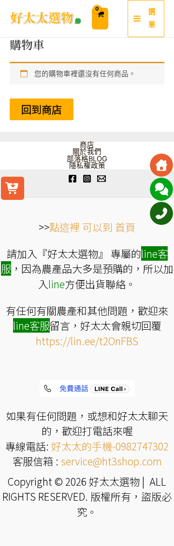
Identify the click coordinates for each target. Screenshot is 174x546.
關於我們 (87, 151)
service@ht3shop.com (111, 461)
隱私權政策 (87, 165)
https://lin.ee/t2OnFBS (87, 341)
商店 (87, 145)
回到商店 (41, 109)
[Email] (101, 178)
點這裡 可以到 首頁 (92, 227)
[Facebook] (72, 178)
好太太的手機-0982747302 (110, 446)
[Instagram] (87, 178)
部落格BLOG (87, 159)
